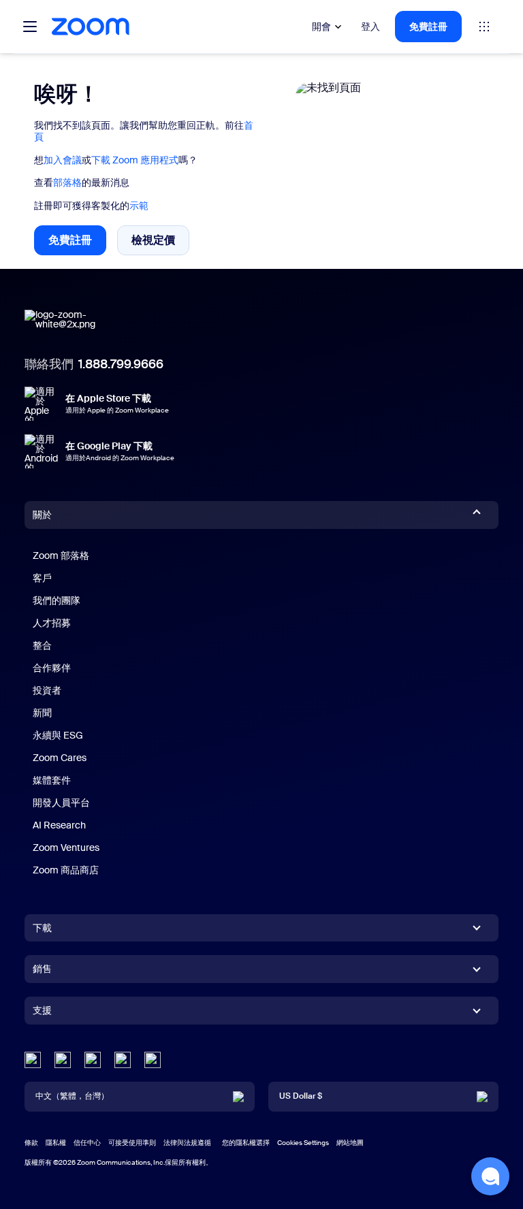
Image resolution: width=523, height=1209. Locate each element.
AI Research (59, 825)
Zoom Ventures (66, 847)
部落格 (67, 182)
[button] (490, 1176)
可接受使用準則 (132, 1142)
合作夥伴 (52, 668)
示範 (138, 205)
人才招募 (52, 623)
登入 (370, 26)
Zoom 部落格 (61, 555)
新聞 (42, 713)
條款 (31, 1142)
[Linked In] (33, 1060)
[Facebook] (122, 1060)
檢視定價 (160, 243)
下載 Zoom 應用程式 (134, 160)
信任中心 (87, 1142)
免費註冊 (428, 26)
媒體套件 (52, 780)
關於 (42, 515)
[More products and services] (484, 26)
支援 (42, 1013)
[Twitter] (62, 1060)
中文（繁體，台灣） (72, 1096)
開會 (321, 26)
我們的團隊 (56, 600)
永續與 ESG (58, 735)
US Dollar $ (300, 1096)
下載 (42, 928)
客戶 (42, 578)
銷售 (42, 969)
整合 (42, 645)
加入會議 (63, 160)
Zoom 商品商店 (66, 870)
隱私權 (56, 1142)
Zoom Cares (59, 758)
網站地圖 (350, 1142)
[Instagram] (152, 1060)
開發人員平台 (61, 802)
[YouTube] (92, 1060)
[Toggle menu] (30, 26)
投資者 (47, 690)
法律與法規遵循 (187, 1142)
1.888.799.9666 (120, 364)
